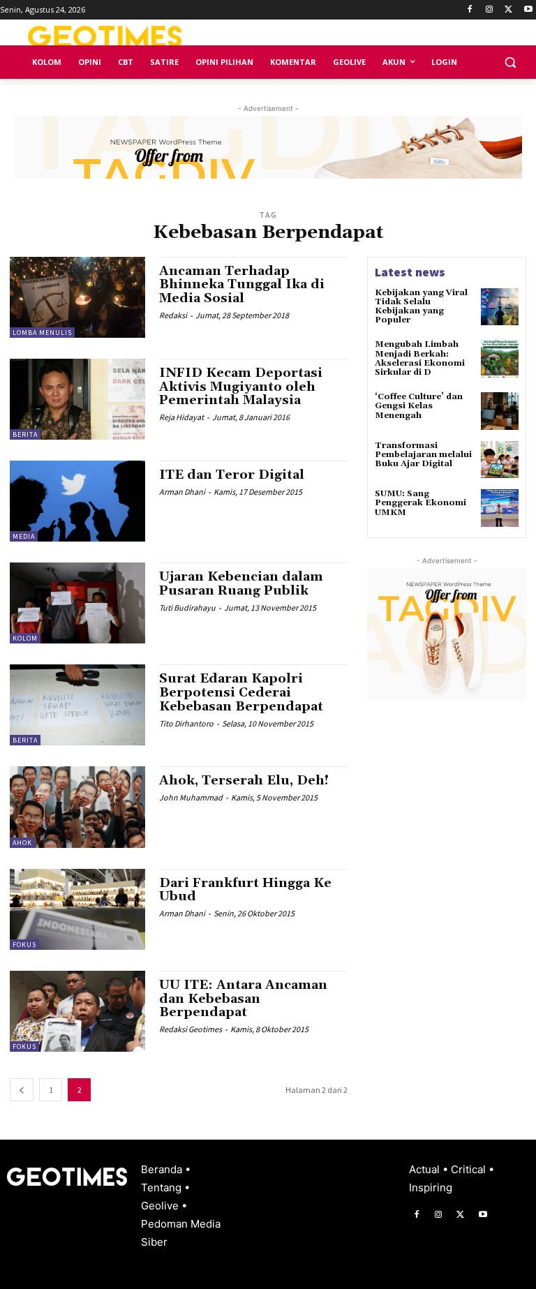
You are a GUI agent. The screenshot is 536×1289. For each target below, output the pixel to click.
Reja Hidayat (181, 417)
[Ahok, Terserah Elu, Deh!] (77, 806)
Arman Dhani (182, 491)
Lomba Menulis (42, 332)
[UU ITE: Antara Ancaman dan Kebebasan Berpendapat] (77, 1011)
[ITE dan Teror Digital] (77, 501)
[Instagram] (490, 10)
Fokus (24, 944)
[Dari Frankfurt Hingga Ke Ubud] (77, 909)
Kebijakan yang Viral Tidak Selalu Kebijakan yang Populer (421, 307)
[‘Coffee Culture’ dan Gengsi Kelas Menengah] (500, 411)
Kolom (25, 638)
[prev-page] (22, 1089)
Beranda (163, 1169)
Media (24, 536)
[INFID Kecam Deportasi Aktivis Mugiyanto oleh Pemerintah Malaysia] (77, 399)
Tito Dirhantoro (186, 723)
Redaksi (173, 315)
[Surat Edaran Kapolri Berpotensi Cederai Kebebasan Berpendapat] (77, 704)
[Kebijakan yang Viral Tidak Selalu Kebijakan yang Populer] (500, 307)
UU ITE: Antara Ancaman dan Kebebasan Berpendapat (243, 999)
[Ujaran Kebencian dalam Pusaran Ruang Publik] (77, 602)
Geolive (161, 1205)
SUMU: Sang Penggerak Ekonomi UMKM (420, 503)
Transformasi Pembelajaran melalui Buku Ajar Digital (423, 454)
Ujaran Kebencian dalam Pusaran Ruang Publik (241, 584)
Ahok (22, 842)
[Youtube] (528, 10)
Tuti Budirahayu (187, 607)
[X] (508, 10)
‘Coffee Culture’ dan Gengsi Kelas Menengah (419, 406)
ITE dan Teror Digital (231, 475)
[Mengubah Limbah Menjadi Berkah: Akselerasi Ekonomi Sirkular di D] (500, 359)
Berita (25, 434)
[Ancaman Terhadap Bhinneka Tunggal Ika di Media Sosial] (77, 297)
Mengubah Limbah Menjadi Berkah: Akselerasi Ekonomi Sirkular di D (420, 358)
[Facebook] (470, 10)
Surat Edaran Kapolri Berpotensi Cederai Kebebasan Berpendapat (241, 693)
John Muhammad (191, 797)
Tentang (162, 1187)
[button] (509, 62)
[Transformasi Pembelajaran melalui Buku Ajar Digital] (500, 460)
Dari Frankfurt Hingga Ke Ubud (245, 890)
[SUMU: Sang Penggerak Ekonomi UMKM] (500, 508)
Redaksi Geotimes (190, 1029)
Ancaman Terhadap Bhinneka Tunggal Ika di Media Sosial (242, 285)
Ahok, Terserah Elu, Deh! (244, 781)
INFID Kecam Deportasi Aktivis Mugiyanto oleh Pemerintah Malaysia (240, 387)
